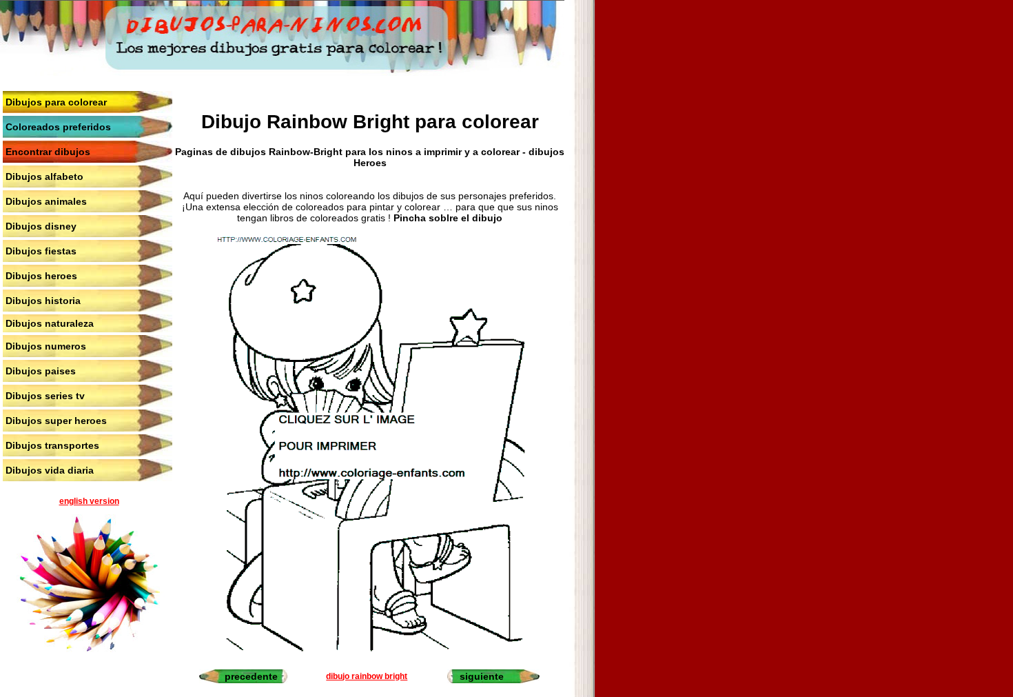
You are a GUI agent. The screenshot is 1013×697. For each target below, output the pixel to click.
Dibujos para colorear (56, 102)
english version (89, 501)
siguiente (482, 676)
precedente (251, 676)
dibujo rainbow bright (366, 676)
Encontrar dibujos (48, 151)
